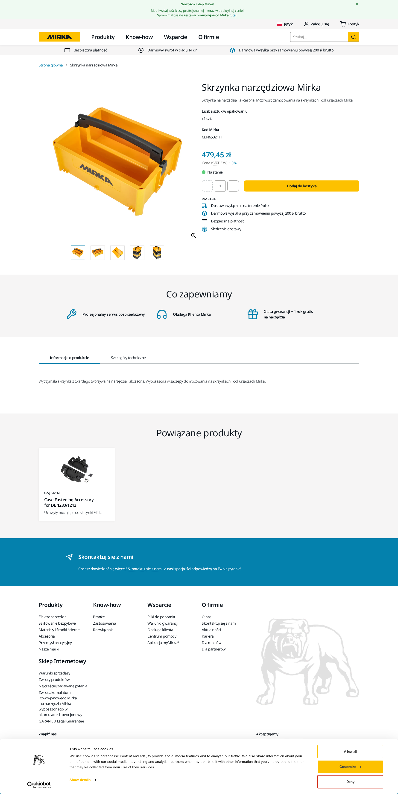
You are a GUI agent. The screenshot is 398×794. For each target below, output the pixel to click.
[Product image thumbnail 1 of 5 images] (78, 253)
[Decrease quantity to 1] (207, 186)
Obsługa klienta (160, 629)
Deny (350, 782)
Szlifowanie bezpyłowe (57, 623)
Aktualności (211, 629)
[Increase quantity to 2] (233, 186)
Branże (99, 616)
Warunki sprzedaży (54, 673)
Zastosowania (104, 623)
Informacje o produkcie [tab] (69, 357)
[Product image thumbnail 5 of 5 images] (157, 253)
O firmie (208, 37)
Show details (80, 780)
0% (233, 162)
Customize (347, 767)
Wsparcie (175, 37)
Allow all (350, 751)
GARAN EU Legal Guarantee (61, 721)
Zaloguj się (320, 24)
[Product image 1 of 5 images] (117, 162)
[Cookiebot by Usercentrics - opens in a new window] (39, 785)
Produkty (102, 37)
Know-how (139, 37)
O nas (206, 616)
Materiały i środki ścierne (59, 629)
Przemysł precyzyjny (55, 642)
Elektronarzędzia (52, 616)
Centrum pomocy (161, 636)
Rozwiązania (103, 629)
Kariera (208, 636)
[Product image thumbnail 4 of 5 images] (137, 253)
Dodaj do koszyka (301, 186)
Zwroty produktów (54, 679)
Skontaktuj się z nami (145, 568)
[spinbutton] (220, 186)
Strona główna (51, 65)
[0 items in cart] (349, 24)
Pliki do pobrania (161, 616)
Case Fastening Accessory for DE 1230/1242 (69, 502)
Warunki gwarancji (162, 623)
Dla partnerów (214, 649)
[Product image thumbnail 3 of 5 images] (117, 253)
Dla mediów (211, 642)
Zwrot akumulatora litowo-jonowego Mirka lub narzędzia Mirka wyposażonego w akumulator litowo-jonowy (60, 703)
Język (288, 24)
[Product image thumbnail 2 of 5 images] (98, 253)
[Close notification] (357, 4)
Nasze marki (49, 649)
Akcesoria (47, 636)
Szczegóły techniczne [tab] (128, 357)
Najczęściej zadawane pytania (63, 686)
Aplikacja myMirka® (163, 642)
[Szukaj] (353, 37)
